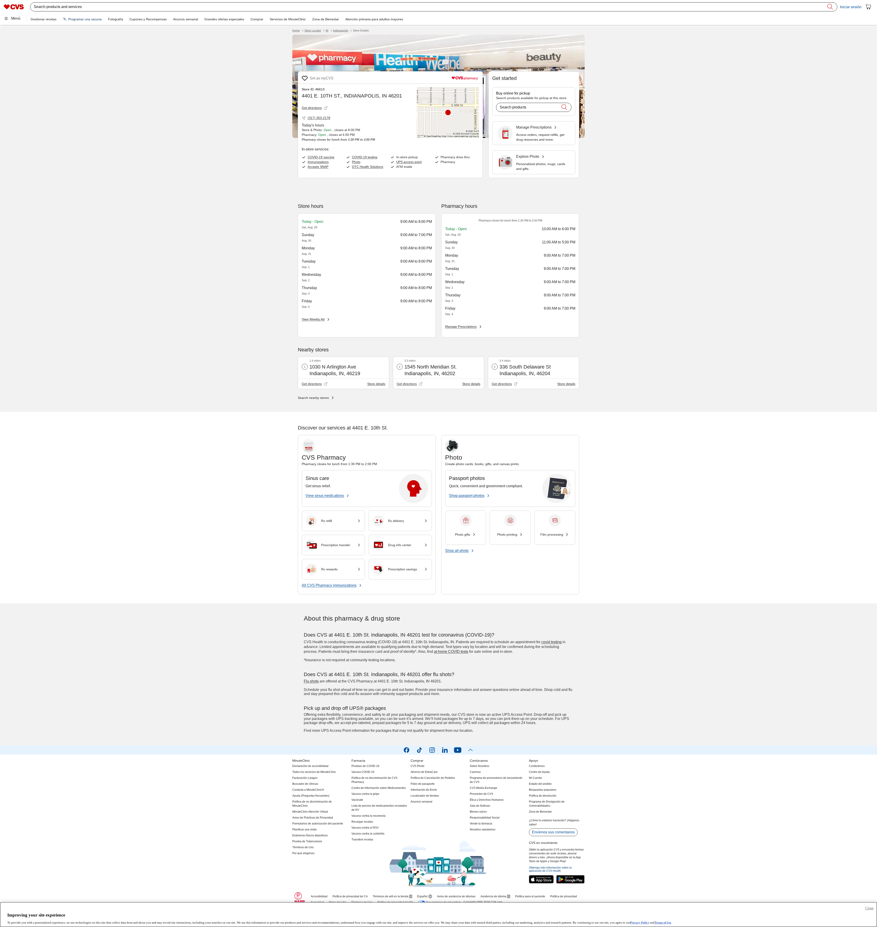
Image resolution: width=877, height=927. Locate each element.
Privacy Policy (639, 922)
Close (869, 908)
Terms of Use (663, 922)
